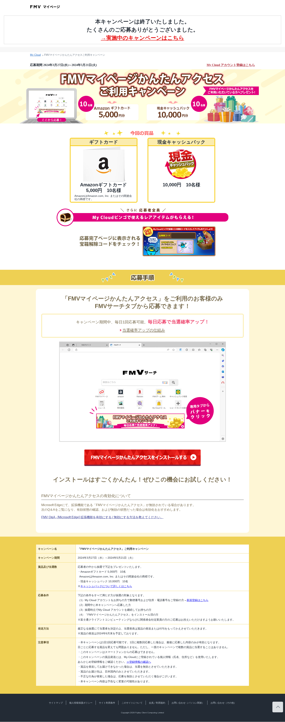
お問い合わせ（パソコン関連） (188, 702)
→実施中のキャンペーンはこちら (142, 38)
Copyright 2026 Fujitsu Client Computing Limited (142, 713)
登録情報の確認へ (139, 661)
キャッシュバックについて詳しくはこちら (106, 586)
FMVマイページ (45, 7)
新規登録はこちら (197, 600)
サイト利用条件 (107, 702)
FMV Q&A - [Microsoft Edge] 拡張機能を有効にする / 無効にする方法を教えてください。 (102, 517)
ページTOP (277, 707)
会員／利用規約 (157, 702)
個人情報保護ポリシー (80, 702)
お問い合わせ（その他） (223, 702)
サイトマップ (56, 702)
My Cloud (35, 54)
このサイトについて (132, 702)
